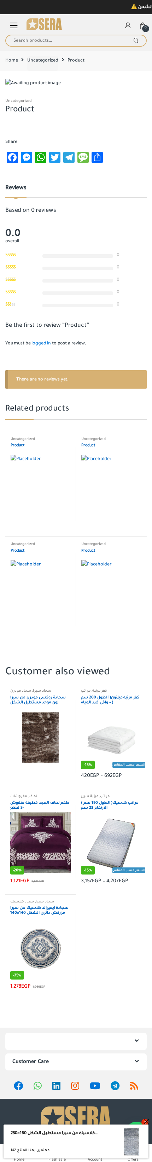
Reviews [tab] (16, 188)
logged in (41, 343)
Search (136, 40)
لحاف (33, 796)
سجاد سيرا (42, 691)
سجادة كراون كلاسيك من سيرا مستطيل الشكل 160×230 (54, 1133)
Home (11, 60)
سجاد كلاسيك (22, 901)
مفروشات (18, 796)
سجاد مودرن (20, 691)
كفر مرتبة (99, 691)
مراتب (85, 691)
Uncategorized (42, 60)
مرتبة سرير (89, 796)
